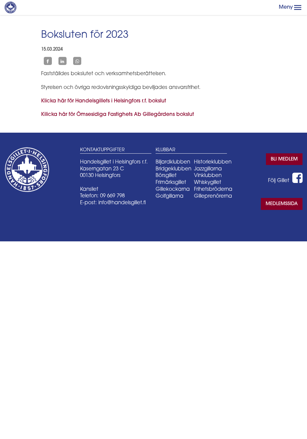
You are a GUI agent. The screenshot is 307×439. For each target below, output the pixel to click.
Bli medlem (284, 159)
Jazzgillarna (208, 169)
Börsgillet (166, 175)
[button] (298, 7)
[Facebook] (48, 61)
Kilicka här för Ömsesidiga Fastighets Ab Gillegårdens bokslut (117, 114)
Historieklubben (212, 162)
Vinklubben (208, 175)
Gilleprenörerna (213, 196)
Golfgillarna (169, 196)
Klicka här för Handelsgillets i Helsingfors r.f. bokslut (103, 101)
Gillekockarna (173, 189)
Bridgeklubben (173, 169)
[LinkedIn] (62, 61)
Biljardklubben (173, 162)
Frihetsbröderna (213, 189)
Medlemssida (282, 204)
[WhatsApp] (77, 61)
